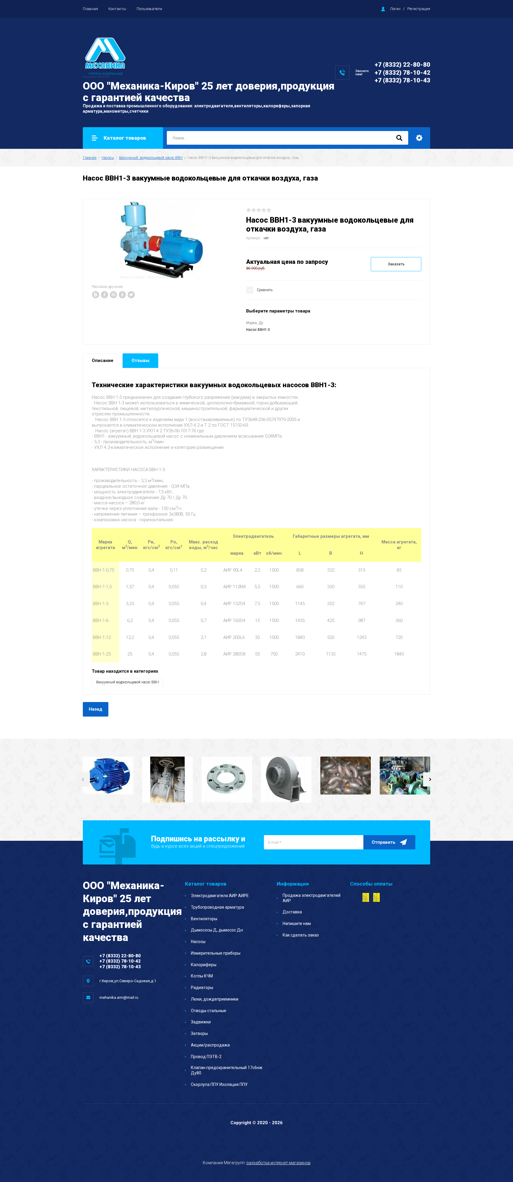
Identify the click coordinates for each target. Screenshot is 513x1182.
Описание (102, 360)
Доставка (292, 912)
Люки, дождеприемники (214, 999)
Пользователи (149, 9)
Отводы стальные (208, 1010)
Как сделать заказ (301, 935)
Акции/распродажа (210, 1045)
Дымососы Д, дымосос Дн (217, 930)
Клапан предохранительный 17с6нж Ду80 (226, 1070)
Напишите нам (297, 923)
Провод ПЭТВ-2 (206, 1056)
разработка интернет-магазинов (278, 1162)
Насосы (108, 158)
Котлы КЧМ (202, 976)
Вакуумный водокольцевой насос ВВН (151, 158)
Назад (95, 709)
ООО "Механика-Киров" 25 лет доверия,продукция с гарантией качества (209, 92)
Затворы (199, 1033)
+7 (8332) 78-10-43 (402, 80)
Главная (90, 9)
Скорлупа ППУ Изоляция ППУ (219, 1084)
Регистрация (418, 9)
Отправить (383, 842)
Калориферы (203, 964)
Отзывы (140, 360)
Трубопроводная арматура (217, 907)
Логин (395, 9)
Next (430, 779)
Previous (83, 779)
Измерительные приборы (215, 953)
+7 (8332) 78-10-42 (402, 72)
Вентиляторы (204, 918)
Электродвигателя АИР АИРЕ (220, 895)
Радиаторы (202, 987)
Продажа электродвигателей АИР (312, 898)
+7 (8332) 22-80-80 (402, 64)
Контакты (117, 9)
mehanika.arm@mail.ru (118, 997)
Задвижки (201, 1022)
